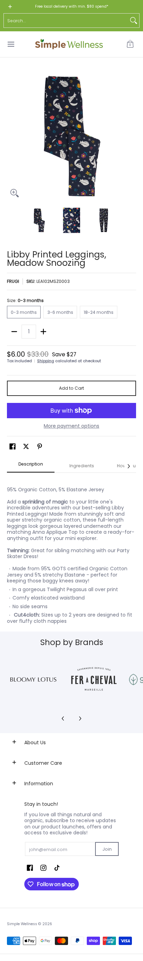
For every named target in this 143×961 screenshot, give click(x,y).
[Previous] (11, 136)
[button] (130, 44)
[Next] (131, 136)
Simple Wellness (22, 924)
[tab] (30, 466)
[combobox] (66, 20)
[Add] (43, 331)
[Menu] (10, 44)
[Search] (133, 20)
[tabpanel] (71, 552)
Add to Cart (71, 388)
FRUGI (13, 281)
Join (107, 849)
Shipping (45, 361)
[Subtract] (14, 331)
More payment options (71, 426)
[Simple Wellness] (69, 44)
